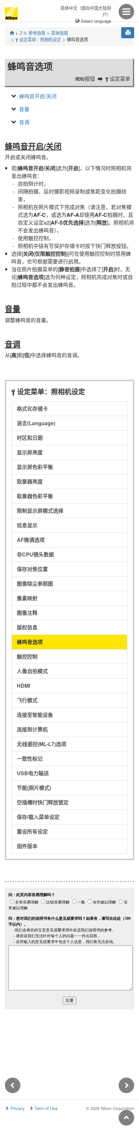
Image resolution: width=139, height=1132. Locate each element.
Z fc (32, 33)
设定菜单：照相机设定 (38, 39)
